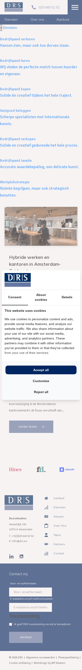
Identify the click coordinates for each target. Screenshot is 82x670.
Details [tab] (67, 297)
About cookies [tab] (41, 297)
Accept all (41, 370)
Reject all (41, 392)
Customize (41, 381)
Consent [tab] (14, 297)
